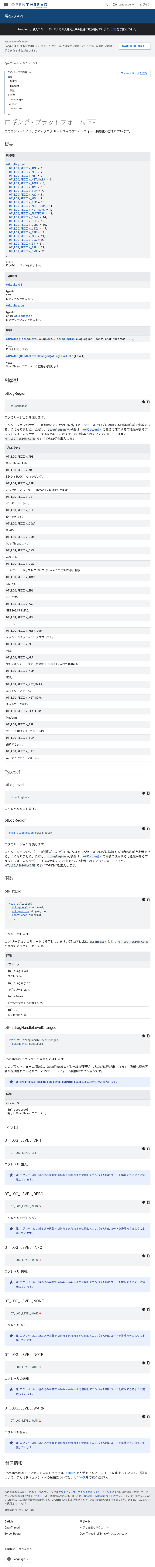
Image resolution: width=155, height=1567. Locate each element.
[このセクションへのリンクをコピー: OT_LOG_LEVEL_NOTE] (47, 1355)
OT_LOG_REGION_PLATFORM (26, 213)
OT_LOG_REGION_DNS (23, 251)
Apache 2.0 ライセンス (30, 1496)
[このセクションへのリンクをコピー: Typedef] (24, 772)
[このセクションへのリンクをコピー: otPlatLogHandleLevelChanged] (60, 1028)
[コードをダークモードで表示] (143, 401)
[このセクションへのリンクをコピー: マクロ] (22, 1128)
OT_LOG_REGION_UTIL (23, 228)
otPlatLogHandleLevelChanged (28, 356)
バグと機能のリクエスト (94, 1527)
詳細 (114, 29)
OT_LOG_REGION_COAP (23, 217)
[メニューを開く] (6, 4)
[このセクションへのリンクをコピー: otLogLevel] (27, 785)
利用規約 (10, 1549)
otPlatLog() (92, 429)
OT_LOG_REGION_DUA (23, 240)
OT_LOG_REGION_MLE (22, 172)
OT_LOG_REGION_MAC (22, 194)
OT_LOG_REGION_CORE (23, 225)
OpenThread (11, 63)
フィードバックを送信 (134, 73)
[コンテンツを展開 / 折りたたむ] (30, 72)
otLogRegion (15, 164)
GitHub (70, 1473)
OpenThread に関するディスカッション (103, 1533)
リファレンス (30, 63)
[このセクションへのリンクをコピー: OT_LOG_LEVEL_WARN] (48, 1408)
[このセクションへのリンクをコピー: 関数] (17, 878)
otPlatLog (13, 339)
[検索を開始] (106, 4)
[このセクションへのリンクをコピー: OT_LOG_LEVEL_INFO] (46, 1248)
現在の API (14, 16)
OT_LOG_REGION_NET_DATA (27, 179)
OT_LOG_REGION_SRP (22, 247)
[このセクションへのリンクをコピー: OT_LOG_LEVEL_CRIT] (45, 1140)
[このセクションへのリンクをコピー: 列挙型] (22, 381)
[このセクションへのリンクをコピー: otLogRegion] (30, 394)
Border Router (13, 1533)
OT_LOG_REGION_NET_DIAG (27, 209)
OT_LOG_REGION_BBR (23, 232)
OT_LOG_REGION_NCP (23, 202)
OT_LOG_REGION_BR (22, 243)
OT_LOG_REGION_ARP (22, 175)
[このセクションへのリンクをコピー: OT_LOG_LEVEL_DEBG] (47, 1194)
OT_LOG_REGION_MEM (22, 198)
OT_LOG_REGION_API (22, 168)
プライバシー (27, 1549)
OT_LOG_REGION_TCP (23, 191)
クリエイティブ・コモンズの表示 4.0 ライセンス (85, 1492)
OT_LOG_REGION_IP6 (22, 187)
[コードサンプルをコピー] (148, 401)
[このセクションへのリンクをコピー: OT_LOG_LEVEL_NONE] (47, 1301)
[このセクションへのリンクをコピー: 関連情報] (26, 1463)
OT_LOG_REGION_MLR (22, 236)
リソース (80, 1477)
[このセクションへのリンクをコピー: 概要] (17, 144)
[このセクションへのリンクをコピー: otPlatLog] (25, 891)
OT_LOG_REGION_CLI (22, 221)
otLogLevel (14, 284)
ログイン (145, 4)
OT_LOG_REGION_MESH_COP (27, 206)
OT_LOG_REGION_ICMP (23, 183)
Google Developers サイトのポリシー (105, 1496)
